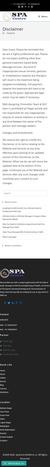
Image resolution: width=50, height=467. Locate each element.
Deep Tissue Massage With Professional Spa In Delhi (23, 232)
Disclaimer (11, 33)
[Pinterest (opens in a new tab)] (25, 7)
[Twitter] (9, 302)
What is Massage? (10, 237)
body (2, 292)
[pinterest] (17, 302)
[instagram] (21, 302)
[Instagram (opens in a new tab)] (28, 7)
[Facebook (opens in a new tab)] (22, 7)
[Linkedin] (13, 302)
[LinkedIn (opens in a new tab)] (31, 7)
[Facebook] (5, 302)
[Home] (3, 33)
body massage (6, 286)
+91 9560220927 (19, 4)
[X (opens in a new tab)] (19, 7)
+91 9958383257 (33, 4)
